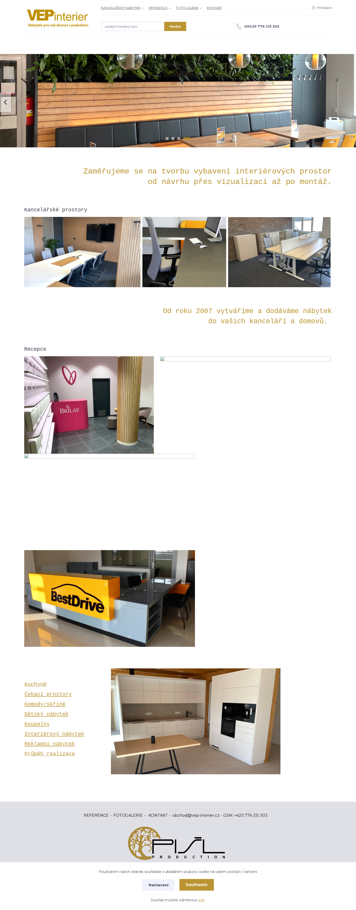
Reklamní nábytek (49, 744)
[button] (350, 102)
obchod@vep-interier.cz (195, 815)
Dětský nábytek (46, 714)
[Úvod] (58, 18)
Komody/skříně (44, 704)
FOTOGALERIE (187, 8)
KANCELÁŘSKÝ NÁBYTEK (120, 8)
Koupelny (37, 724)
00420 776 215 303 (261, 26)
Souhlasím (197, 884)
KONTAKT (214, 8)
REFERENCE (158, 8)
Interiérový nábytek (54, 734)
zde (201, 900)
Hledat (175, 26)
